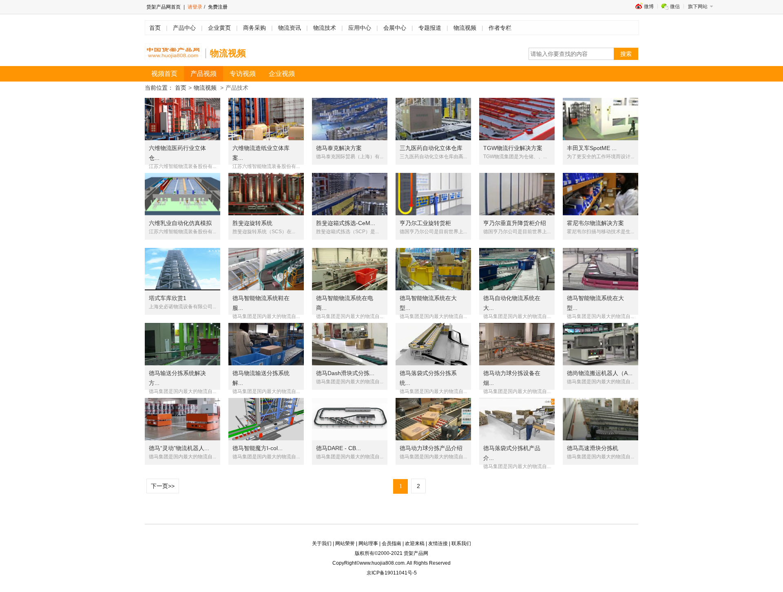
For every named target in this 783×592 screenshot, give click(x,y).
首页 (155, 27)
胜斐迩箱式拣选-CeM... (345, 223)
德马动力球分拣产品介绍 (431, 448)
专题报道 (429, 27)
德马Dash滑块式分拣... (345, 373)
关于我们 (322, 543)
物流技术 (324, 27)
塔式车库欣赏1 (167, 298)
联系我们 (461, 543)
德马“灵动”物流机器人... (179, 448)
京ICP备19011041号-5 (392, 573)
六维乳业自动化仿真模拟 (180, 223)
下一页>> (163, 486)
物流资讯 (289, 27)
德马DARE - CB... (338, 448)
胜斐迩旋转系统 (252, 223)
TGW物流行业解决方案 (512, 148)
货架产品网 (416, 553)
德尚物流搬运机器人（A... (600, 373)
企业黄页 (219, 27)
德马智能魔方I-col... (257, 448)
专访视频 (243, 73)
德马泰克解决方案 (339, 148)
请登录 (195, 7)
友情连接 (438, 543)
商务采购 (254, 27)
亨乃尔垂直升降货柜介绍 (514, 223)
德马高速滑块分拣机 (592, 448)
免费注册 (217, 7)
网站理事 (368, 543)
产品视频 (203, 73)
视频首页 (164, 73)
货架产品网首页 (163, 7)
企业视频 (282, 73)
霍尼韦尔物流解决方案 (595, 223)
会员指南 (391, 543)
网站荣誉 (345, 543)
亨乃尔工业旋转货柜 (425, 223)
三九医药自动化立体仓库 (431, 148)
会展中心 (394, 27)
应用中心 (359, 27)
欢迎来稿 (415, 543)
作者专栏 (500, 27)
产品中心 (184, 27)
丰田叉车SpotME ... (592, 148)
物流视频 (464, 27)
